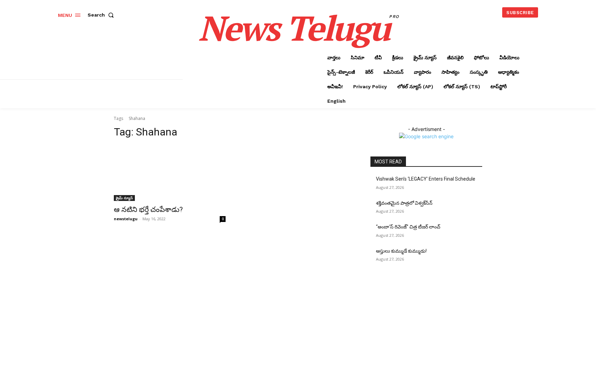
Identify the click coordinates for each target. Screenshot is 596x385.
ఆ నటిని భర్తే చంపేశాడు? (148, 209)
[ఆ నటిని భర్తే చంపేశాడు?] (170, 173)
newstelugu (126, 218)
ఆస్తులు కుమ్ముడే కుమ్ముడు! (401, 251)
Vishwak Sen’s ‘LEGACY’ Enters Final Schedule (425, 179)
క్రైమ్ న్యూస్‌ (124, 197)
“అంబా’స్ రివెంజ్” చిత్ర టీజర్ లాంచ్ (408, 227)
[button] (102, 15)
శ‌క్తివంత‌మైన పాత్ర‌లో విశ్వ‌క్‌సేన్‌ (404, 203)
